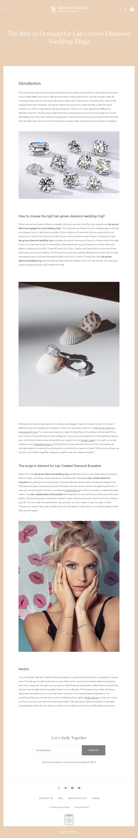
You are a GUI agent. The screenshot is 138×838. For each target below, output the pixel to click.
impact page (87, 440)
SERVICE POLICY (77, 798)
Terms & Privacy (81, 807)
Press (95, 798)
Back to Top (69, 832)
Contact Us (46, 798)
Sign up (93, 750)
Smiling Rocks (73, 490)
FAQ (60, 798)
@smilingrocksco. (44, 444)
